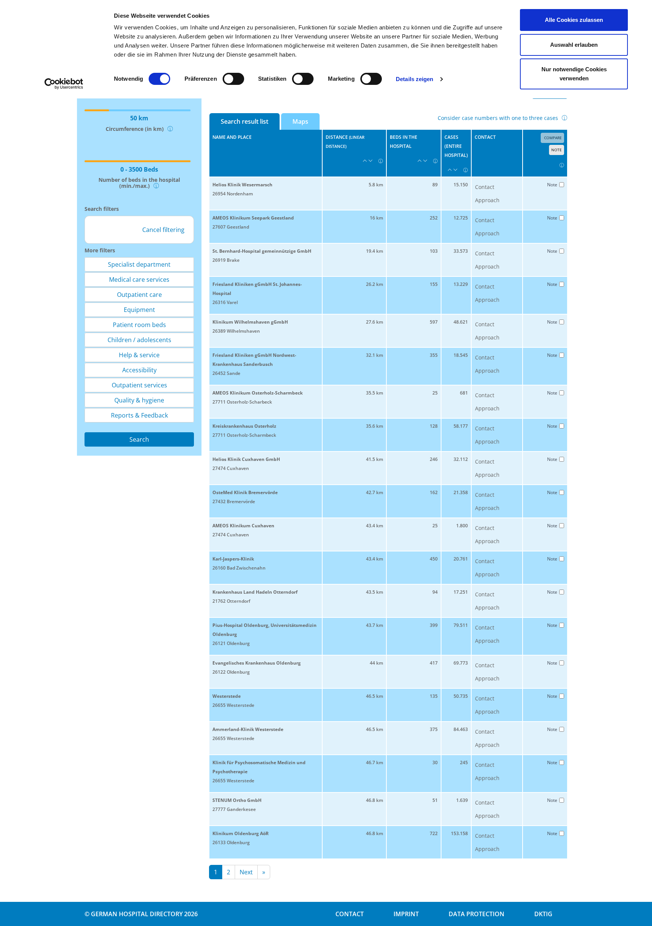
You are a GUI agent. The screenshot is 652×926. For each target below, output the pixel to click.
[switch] (233, 79)
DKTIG (543, 914)
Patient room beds (139, 325)
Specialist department (139, 264)
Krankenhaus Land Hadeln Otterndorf (255, 592)
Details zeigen (414, 79)
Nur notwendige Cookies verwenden (574, 73)
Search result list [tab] (244, 121)
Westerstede (226, 696)
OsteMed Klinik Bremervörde (245, 492)
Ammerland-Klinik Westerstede (247, 729)
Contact (484, 186)
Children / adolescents (139, 340)
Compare (552, 137)
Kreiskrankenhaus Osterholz (244, 426)
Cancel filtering (163, 230)
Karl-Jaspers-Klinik (233, 559)
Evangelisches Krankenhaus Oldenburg (256, 663)
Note (556, 149)
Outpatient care (139, 294)
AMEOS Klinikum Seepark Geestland (253, 218)
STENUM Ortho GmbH (236, 800)
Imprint (406, 914)
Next (246, 872)
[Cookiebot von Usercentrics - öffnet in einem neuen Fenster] (64, 83)
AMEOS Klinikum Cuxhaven (243, 525)
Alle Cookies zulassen (574, 20)
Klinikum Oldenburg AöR (240, 833)
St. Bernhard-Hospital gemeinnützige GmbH (261, 251)
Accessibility (139, 370)
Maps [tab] (300, 121)
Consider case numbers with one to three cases (498, 117)
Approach (487, 200)
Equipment (139, 310)
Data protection (476, 914)
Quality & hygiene (139, 400)
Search (139, 439)
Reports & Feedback (139, 415)
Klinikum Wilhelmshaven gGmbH (250, 322)
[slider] (83, 147)
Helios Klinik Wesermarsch (242, 184)
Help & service (139, 355)
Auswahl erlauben (574, 44)
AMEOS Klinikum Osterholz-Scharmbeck (257, 393)
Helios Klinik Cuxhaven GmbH (246, 459)
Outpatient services (139, 385)
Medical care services (139, 279)
